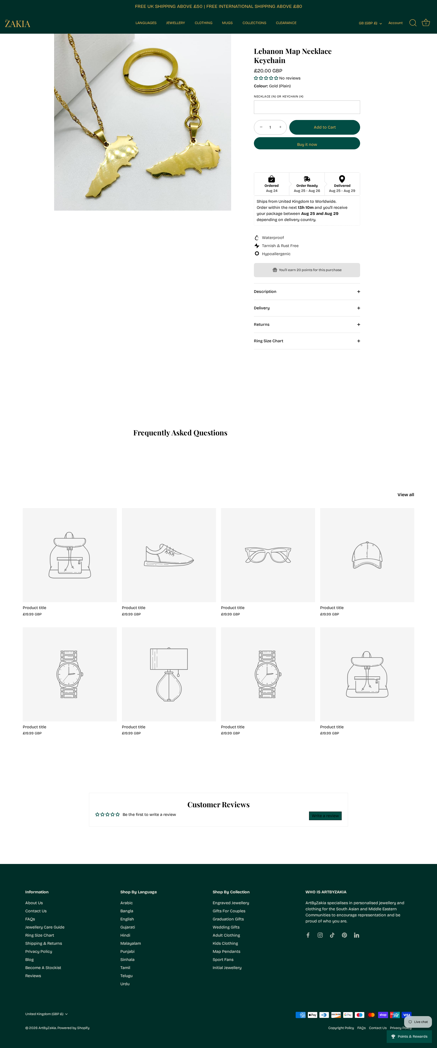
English (127, 919)
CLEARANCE (286, 23)
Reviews (33, 975)
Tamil (125, 967)
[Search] (413, 23)
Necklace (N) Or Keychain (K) (278, 96)
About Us (34, 902)
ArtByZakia (47, 1028)
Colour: (261, 86)
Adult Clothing (226, 935)
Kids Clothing (225, 943)
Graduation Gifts (228, 919)
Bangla (126, 911)
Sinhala (127, 959)
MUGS (227, 23)
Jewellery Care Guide (44, 927)
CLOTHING (203, 23)
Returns (262, 324)
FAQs (30, 919)
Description (265, 291)
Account (395, 23)
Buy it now (307, 144)
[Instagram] (320, 934)
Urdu (124, 983)
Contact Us (36, 911)
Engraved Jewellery (231, 902)
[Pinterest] (344, 934)
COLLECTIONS (254, 23)
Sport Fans (223, 959)
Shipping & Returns (43, 943)
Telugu (126, 975)
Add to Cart (325, 127)
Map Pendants (226, 951)
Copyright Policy (341, 1028)
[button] (266, 78)
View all (406, 494)
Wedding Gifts (226, 927)
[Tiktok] (332, 934)
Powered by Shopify (73, 1028)
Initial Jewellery (227, 967)
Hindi (125, 935)
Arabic (126, 902)
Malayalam (130, 943)
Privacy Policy (38, 951)
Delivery (262, 308)
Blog (29, 959)
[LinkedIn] (356, 934)
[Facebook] (308, 934)
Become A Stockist (43, 967)
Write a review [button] (325, 815)
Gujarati (127, 927)
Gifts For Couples (229, 911)
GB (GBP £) (368, 23)
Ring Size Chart (268, 340)
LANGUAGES (146, 23)
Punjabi (127, 951)
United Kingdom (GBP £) (44, 1014)
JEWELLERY (175, 23)
